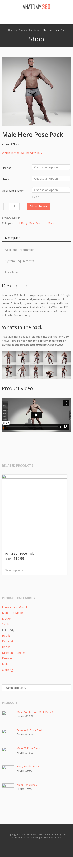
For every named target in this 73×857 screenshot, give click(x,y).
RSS (46, 846)
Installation (12, 272)
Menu (25, 19)
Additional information (19, 250)
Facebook (28, 846)
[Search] (37, 17)
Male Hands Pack (27, 784)
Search (68, 687)
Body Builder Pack (28, 766)
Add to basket (39, 206)
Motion (7, 618)
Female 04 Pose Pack (30, 730)
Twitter (37, 846)
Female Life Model (14, 607)
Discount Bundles (13, 653)
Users (5, 179)
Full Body (22, 223)
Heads (6, 636)
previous (61, 466)
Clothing (7, 670)
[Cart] (48, 17)
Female (7, 658)
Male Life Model (46, 223)
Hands (6, 647)
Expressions (10, 641)
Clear (35, 197)
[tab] (36, 236)
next (67, 466)
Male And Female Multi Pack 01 (36, 712)
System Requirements (19, 261)
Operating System (13, 190)
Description (12, 238)
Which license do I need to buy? (22, 153)
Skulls (5, 624)
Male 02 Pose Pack (28, 748)
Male (32, 223)
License (6, 168)
